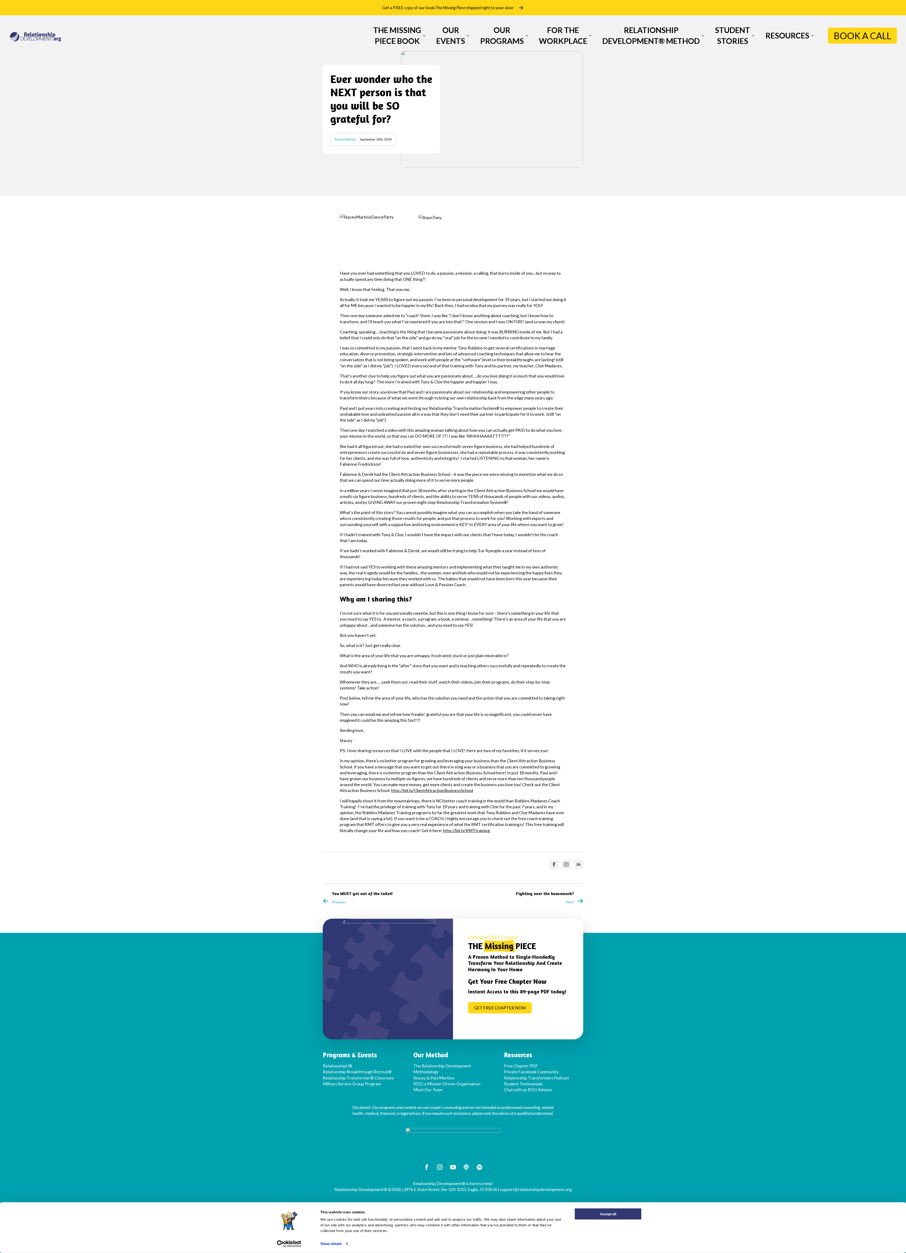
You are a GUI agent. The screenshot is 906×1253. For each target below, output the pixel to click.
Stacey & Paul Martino (433, 1077)
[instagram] (566, 864)
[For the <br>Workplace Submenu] (589, 35)
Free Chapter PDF (521, 1065)
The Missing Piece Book (397, 35)
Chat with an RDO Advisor (528, 1089)
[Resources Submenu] (811, 35)
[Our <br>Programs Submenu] (526, 35)
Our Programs (502, 35)
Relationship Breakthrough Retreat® (357, 1071)
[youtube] (453, 1167)
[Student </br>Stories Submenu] (752, 35)
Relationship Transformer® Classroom (358, 1077)
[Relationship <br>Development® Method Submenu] (702, 35)
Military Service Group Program (352, 1083)
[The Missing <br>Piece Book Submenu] (423, 35)
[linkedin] (578, 864)
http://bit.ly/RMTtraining (466, 830)
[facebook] (554, 864)
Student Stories (732, 35)
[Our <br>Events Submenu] (467, 35)
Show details (331, 1244)
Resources (787, 35)
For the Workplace (563, 35)
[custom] (466, 1167)
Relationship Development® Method (651, 35)
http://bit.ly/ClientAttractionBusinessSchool (432, 790)
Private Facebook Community (531, 1071)
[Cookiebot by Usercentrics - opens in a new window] (289, 1243)
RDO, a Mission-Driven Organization (446, 1083)
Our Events (450, 35)
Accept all (608, 1214)
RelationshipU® (337, 1065)
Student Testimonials (523, 1083)
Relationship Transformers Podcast (536, 1077)
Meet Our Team (428, 1089)
